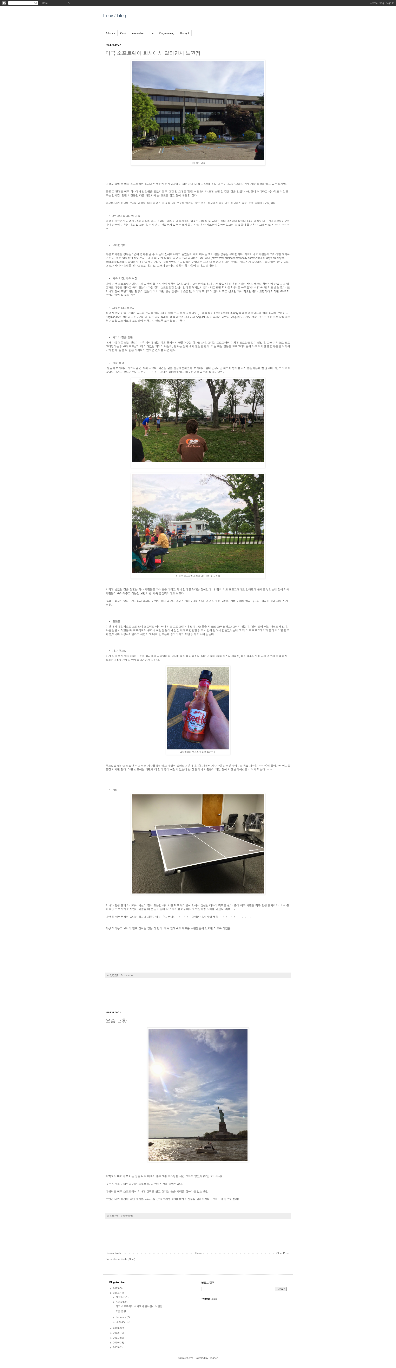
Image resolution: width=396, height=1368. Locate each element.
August (120, 1302)
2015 (116, 1288)
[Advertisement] (198, 997)
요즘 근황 (116, 1020)
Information (138, 33)
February (121, 1317)
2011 (116, 1337)
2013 (116, 1328)
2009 (116, 1347)
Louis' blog (114, 15)
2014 (116, 1293)
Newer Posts (114, 1253)
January (121, 1322)
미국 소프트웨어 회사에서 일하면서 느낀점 (153, 53)
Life (152, 33)
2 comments (127, 975)
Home (198, 1253)
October (120, 1297)
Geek (123, 33)
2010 (116, 1342)
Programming (166, 33)
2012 (116, 1332)
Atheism (110, 33)
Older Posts (282, 1253)
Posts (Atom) (128, 1259)
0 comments (127, 1215)
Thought (184, 33)
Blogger (213, 1358)
